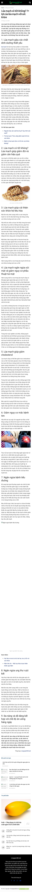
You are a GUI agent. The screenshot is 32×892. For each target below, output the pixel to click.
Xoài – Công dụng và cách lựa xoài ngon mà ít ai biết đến (11, 823)
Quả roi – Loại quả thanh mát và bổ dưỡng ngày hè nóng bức (18, 777)
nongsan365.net (26, 751)
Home (2, 7)
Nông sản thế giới (9, 7)
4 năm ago (5, 766)
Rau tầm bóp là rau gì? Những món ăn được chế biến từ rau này (19, 770)
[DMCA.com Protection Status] (24, 888)
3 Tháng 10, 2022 (5, 20)
